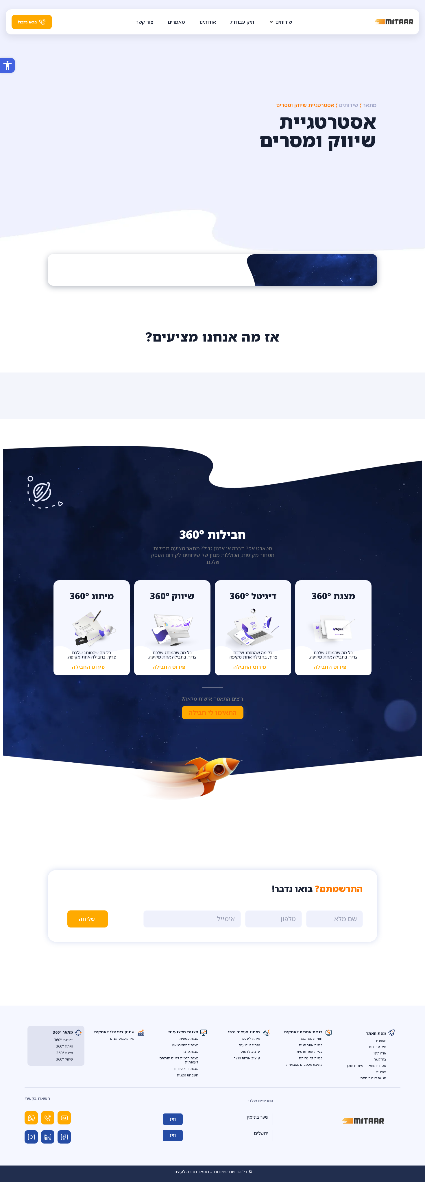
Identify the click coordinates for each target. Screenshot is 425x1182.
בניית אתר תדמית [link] (309, 1051)
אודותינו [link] (380, 1053)
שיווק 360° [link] (64, 1059)
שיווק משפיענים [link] (122, 1038)
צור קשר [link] (380, 1059)
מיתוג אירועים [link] (249, 1045)
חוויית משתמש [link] (311, 1038)
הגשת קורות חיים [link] (373, 1078)
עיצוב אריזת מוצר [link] (247, 1058)
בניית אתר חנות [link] (310, 1045)
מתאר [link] (369, 105)
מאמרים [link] (380, 1040)
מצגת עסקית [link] (189, 1038)
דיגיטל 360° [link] (63, 1039)
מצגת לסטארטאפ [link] (185, 1045)
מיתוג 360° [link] (64, 1046)
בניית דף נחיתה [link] (310, 1058)
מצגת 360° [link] (64, 1052)
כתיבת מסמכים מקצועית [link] (304, 1064)
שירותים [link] (348, 105)
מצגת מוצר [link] (190, 1051)
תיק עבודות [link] (377, 1046)
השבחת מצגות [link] (187, 1075)
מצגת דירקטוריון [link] (186, 1068)
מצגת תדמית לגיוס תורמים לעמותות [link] (179, 1060)
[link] (7, 65)
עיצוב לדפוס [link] (250, 1051)
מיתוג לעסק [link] (251, 1038)
